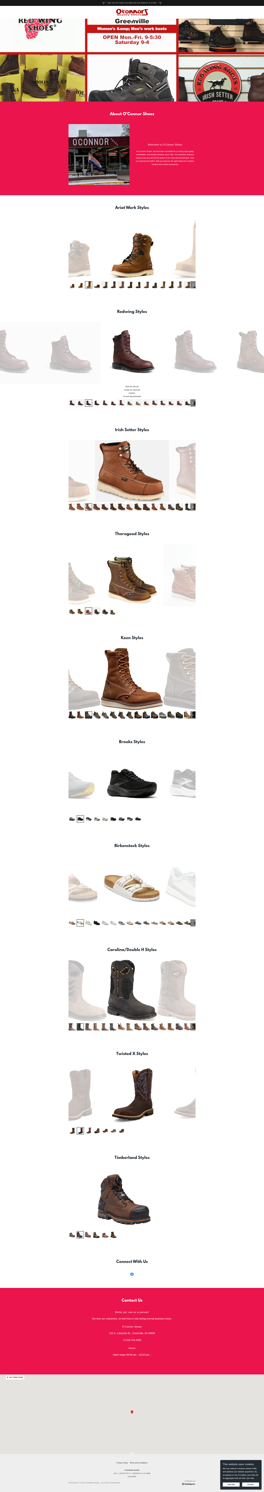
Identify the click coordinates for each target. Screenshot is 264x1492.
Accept (250, 1484)
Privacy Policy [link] (122, 1456)
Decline (231, 1484)
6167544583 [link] (132, 1470)
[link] (131, 12)
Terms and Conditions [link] (139, 1456)
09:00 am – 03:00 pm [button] (137, 1348)
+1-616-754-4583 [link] (132, 1333)
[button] (150, 1348)
